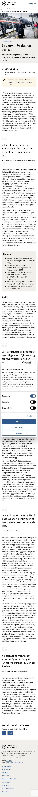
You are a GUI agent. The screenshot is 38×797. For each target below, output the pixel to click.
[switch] (33, 402)
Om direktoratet (7, 766)
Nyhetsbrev (5, 775)
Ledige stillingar (6, 769)
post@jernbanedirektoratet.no (14, 762)
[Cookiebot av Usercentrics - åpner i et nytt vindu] (23, 362)
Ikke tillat (19, 433)
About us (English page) (9, 778)
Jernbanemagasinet (21, 9)
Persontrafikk (5, 11)
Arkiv (30, 9)
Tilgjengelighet (6, 782)
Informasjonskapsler (8, 788)
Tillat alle (19, 422)
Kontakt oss (5, 772)
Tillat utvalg (19, 427)
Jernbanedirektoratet (7, 9)
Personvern (5, 785)
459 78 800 (9, 761)
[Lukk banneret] (35, 362)
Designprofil (5, 791)
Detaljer (29, 416)
